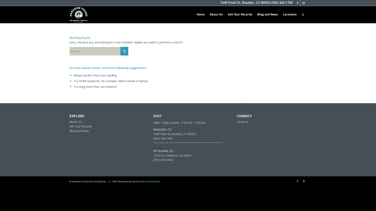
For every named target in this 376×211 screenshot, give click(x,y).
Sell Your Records (81, 126)
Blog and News (79, 131)
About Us (75, 122)
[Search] (302, 14)
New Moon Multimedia (148, 181)
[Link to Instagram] (303, 3)
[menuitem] (200, 14)
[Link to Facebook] (297, 3)
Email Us (242, 122)
